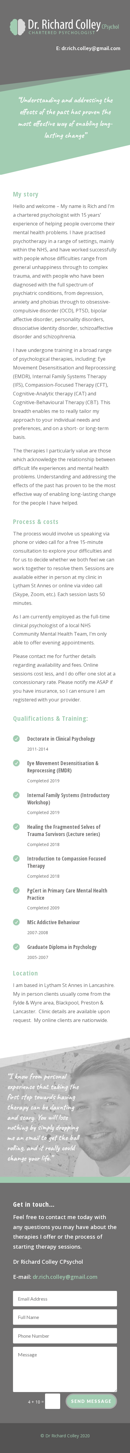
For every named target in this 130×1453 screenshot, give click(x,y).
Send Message (91, 1401)
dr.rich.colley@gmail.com (90, 48)
